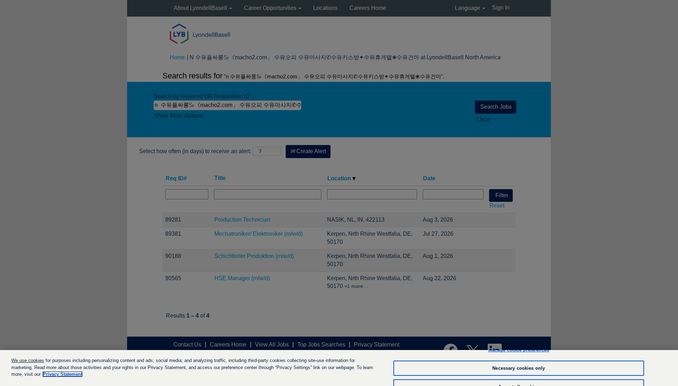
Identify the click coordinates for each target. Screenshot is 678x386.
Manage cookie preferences (518, 349)
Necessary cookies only (518, 368)
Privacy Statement (62, 374)
